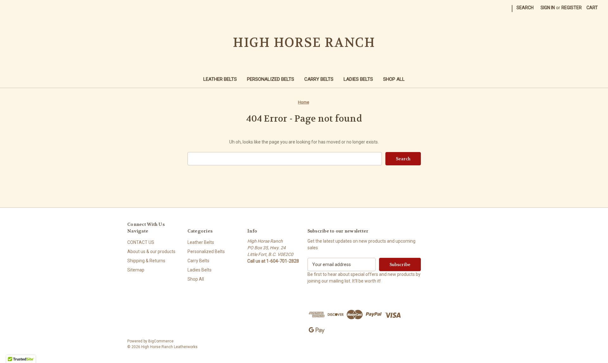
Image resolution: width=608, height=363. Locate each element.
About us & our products (151, 251)
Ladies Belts (358, 79)
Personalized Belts (270, 79)
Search (525, 7)
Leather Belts (220, 79)
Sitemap (135, 269)
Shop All (394, 79)
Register (571, 7)
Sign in (548, 7)
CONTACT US (140, 242)
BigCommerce (161, 341)
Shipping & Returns (146, 260)
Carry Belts (318, 79)
